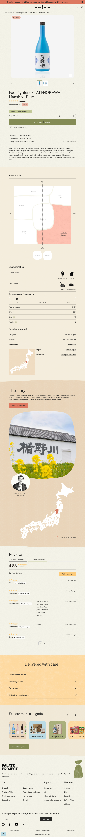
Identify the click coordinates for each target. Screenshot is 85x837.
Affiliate (67, 804)
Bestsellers (6, 800)
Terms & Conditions (43, 831)
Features (68, 782)
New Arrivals (27, 796)
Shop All (5, 788)
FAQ (45, 792)
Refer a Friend (69, 800)
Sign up (46, 819)
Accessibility (70, 831)
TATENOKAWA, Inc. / (10, 13)
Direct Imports (28, 788)
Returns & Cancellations (52, 800)
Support (48, 782)
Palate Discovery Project (31, 792)
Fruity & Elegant (64, 234)
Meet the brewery (18, 405)
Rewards (67, 796)
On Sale (25, 800)
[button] (42, 101)
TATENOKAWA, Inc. (69, 340)
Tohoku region (71, 350)
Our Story (67, 788)
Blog (65, 792)
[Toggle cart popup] (81, 7)
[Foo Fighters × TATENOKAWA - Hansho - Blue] (42, 46)
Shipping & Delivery (51, 796)
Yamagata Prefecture (68, 355)
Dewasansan (71, 345)
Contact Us (48, 788)
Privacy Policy (14, 831)
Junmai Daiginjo (70, 335)
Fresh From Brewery (9, 796)
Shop (4, 782)
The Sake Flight (7, 792)
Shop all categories (19, 747)
